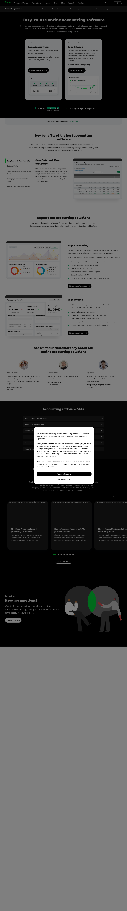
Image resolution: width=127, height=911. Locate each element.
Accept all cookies (64, 474)
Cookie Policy (42, 456)
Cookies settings (63, 479)
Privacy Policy (55, 456)
